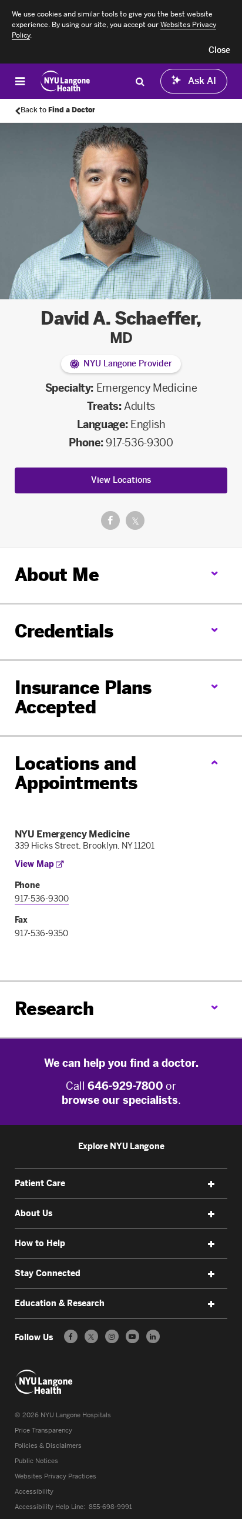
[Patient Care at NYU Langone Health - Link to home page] (65, 81)
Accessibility (34, 1491)
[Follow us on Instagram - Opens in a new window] (112, 1336)
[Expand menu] (211, 1184)
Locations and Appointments (76, 773)
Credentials (64, 631)
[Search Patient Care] (140, 81)
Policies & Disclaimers (48, 1446)
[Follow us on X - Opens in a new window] (91, 1336)
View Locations (121, 480)
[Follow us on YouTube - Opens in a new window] (132, 1336)
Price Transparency (43, 1430)
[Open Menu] (20, 81)
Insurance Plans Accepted (83, 697)
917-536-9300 (139, 442)
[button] (219, 50)
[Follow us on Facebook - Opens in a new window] (71, 1336)
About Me (57, 575)
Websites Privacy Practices (55, 1476)
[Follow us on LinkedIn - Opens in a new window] (153, 1336)
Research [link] (54, 1009)
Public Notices (36, 1461)
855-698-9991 (110, 1507)
